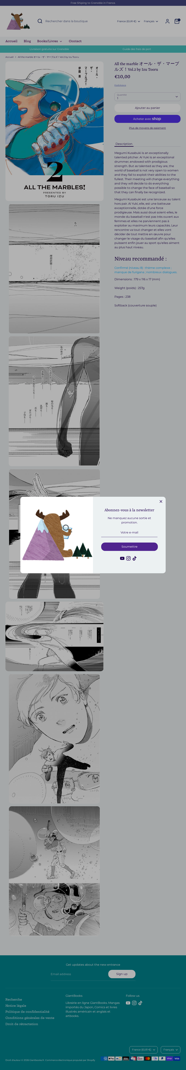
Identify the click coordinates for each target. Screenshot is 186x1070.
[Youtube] (122, 558)
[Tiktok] (134, 558)
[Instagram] (128, 558)
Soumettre (130, 546)
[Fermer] (161, 501)
